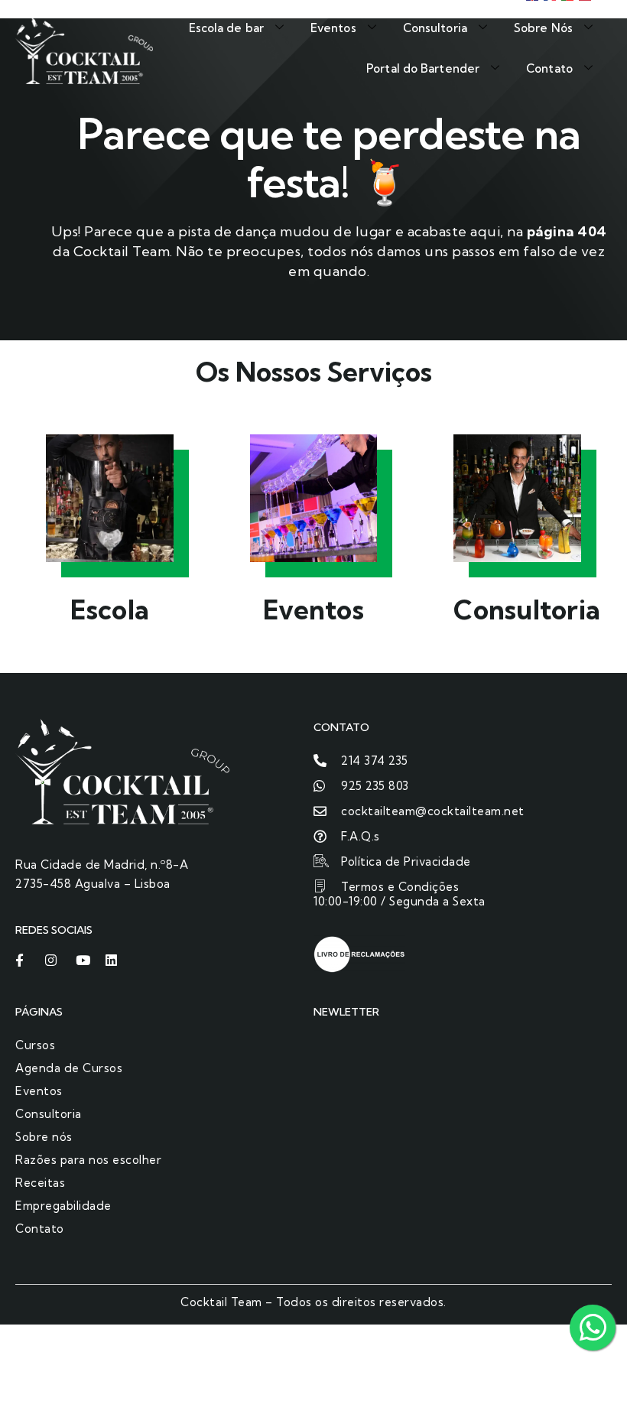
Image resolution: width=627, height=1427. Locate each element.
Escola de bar (226, 28)
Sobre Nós (543, 28)
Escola (110, 609)
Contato (549, 68)
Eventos (333, 28)
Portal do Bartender (422, 68)
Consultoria (435, 28)
